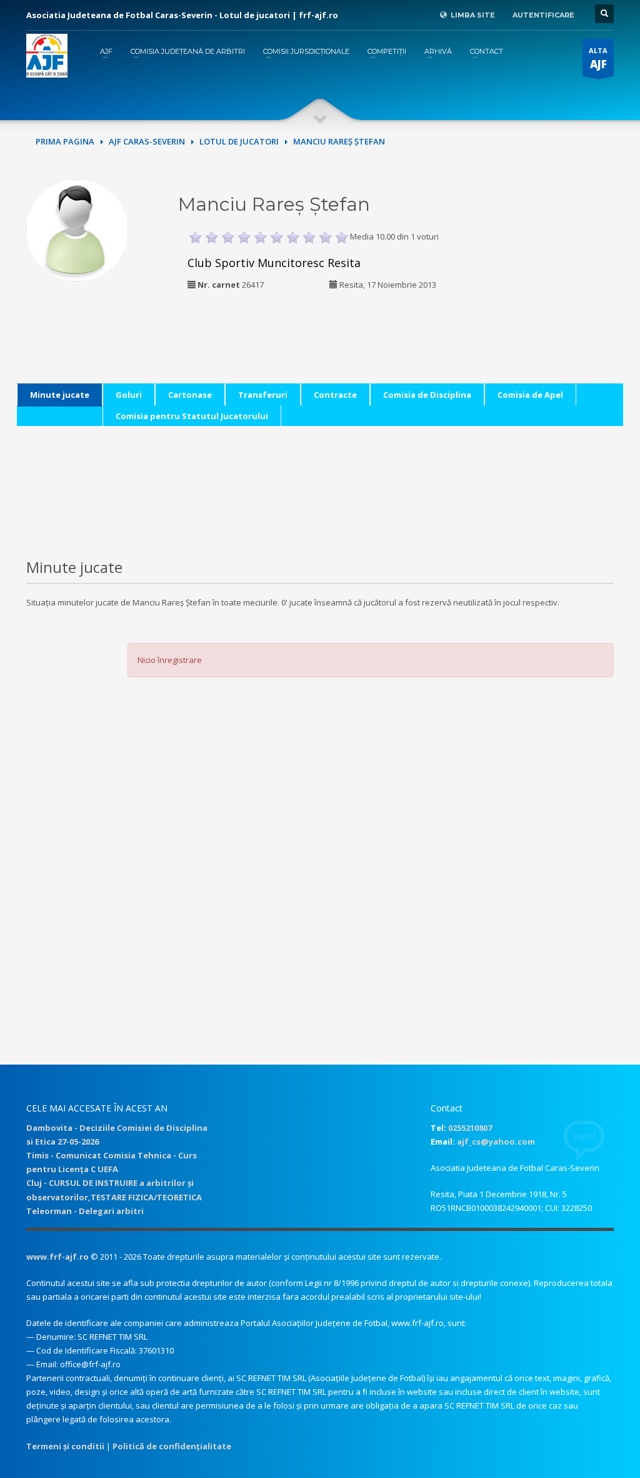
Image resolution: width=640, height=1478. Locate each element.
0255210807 (470, 1127)
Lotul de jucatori (239, 141)
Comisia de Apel (530, 394)
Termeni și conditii (65, 1446)
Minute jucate (59, 394)
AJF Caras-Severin (147, 141)
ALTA (598, 58)
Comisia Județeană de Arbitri (188, 51)
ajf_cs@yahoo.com (496, 1141)
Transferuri (263, 394)
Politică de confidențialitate (171, 1446)
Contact (486, 51)
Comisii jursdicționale (306, 51)
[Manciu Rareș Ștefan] (77, 229)
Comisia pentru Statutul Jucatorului (192, 416)
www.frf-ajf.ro (57, 1256)
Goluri (129, 394)
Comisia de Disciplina (427, 394)
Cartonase (190, 394)
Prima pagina (65, 141)
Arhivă (438, 51)
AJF (106, 51)
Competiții (387, 51)
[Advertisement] (559, 258)
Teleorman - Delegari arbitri (85, 1211)
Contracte (335, 394)
